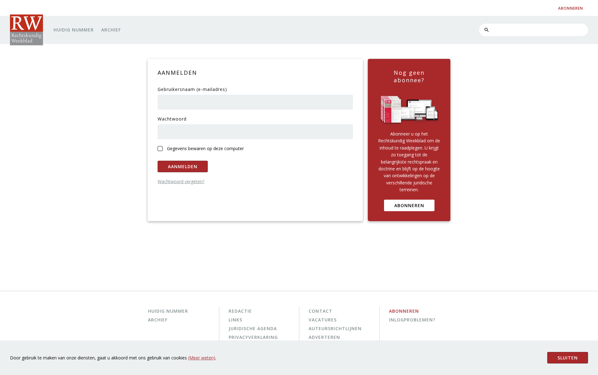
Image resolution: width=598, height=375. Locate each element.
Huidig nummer (74, 30)
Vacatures (323, 320)
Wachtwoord (172, 119)
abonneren (570, 8)
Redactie (240, 311)
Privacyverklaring (253, 337)
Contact (320, 311)
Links (235, 320)
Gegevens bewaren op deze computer (205, 148)
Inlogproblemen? (412, 320)
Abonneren (409, 205)
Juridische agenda (253, 328)
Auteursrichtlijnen (335, 328)
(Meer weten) (201, 358)
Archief (111, 30)
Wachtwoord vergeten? (181, 181)
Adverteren (324, 337)
